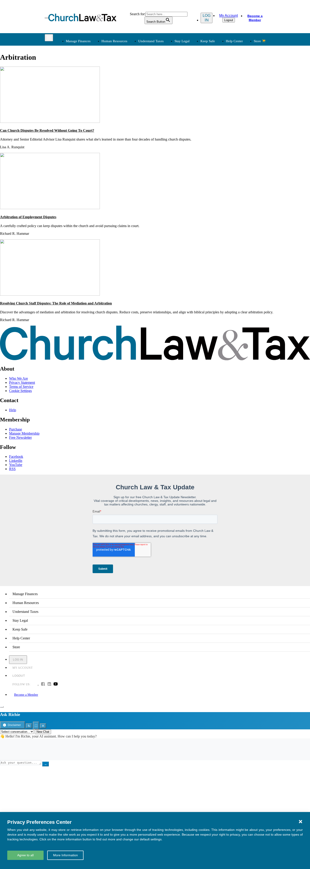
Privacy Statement (22, 382)
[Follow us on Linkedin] (49, 684)
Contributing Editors (173, 152)
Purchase (15, 429)
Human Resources (114, 41)
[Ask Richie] (2, 707)
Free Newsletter (20, 437)
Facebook (16, 456)
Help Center (234, 41)
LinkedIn (15, 461)
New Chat (43, 731)
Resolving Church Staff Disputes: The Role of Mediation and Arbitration (56, 303)
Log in (207, 17)
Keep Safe (207, 41)
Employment (121, 74)
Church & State (217, 80)
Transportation (75, 146)
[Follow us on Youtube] (56, 684)
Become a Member (255, 18)
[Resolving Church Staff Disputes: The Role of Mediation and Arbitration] (50, 294)
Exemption (167, 74)
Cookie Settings (20, 391)
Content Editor (169, 135)
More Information (65, 855)
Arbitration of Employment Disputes (28, 217)
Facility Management (80, 135)
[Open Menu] (46, 18)
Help (12, 410)
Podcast (117, 130)
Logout (228, 20)
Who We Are (161, 116)
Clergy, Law (215, 85)
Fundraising (73, 85)
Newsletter (119, 124)
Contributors (168, 157)
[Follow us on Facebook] (43, 684)
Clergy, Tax (167, 69)
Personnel (119, 85)
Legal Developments (220, 96)
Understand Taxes (151, 41)
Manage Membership (24, 433)
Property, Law (216, 107)
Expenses (165, 80)
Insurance (72, 141)
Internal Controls (77, 90)
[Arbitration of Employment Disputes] (50, 208)
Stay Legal (182, 41)
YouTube (15, 465)
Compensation (122, 69)
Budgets (71, 69)
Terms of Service (21, 387)
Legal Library (215, 101)
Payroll (117, 80)
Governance (214, 90)
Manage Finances (78, 41)
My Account (228, 15)
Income (164, 85)
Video (116, 146)
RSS (12, 469)
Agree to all (25, 855)
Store (257, 41)
